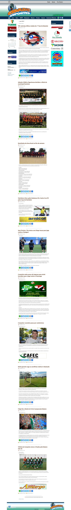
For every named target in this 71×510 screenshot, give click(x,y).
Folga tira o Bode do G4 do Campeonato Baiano (32, 409)
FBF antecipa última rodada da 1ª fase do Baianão (33, 26)
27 (9, 46)
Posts (9, 73)
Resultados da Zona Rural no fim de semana (31, 143)
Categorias (9, 66)
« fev (9, 47)
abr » (14, 47)
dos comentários (11, 74)
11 (15, 42)
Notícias (24, 77)
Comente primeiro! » (30, 77)
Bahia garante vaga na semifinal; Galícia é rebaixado (33, 367)
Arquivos (9, 69)
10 (14, 42)
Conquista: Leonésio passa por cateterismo (31, 323)
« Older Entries (21, 23)
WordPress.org (10, 75)
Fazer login (9, 72)
